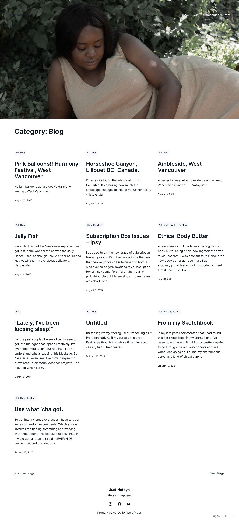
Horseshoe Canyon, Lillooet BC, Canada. (112, 167)
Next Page (217, 473)
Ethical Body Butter (183, 236)
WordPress (134, 512)
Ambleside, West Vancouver (180, 167)
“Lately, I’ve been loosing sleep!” (37, 326)
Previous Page (25, 473)
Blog (22, 152)
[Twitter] (128, 504)
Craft (172, 225)
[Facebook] (119, 504)
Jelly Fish (27, 236)
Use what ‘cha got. (39, 409)
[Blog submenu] (188, 15)
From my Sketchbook (185, 323)
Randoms (98, 225)
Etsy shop (182, 225)
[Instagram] (110, 504)
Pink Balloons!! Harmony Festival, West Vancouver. (46, 170)
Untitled (96, 323)
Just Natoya (18, 15)
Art (17, 152)
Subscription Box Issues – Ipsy (117, 239)
